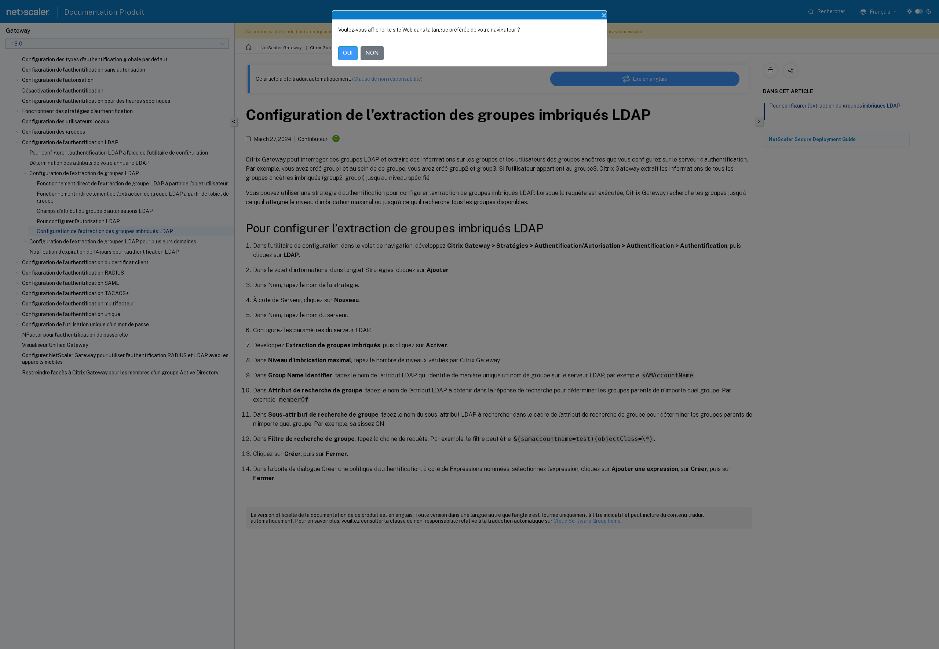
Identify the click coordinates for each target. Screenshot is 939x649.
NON (372, 53)
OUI (348, 53)
